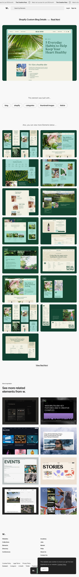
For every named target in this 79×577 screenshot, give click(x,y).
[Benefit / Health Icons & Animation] (20, 172)
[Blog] (58, 501)
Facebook (35, 566)
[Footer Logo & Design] (58, 318)
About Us (43, 552)
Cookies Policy (6, 563)
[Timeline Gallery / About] (20, 201)
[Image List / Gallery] (58, 172)
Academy (43, 539)
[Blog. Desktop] (58, 411)
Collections (5, 542)
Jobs (41, 542)
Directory (5, 548)
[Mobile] (20, 143)
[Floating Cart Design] (58, 201)
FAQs (42, 548)
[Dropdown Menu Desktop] (20, 288)
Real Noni (55, 19)
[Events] (20, 471)
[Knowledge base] (20, 411)
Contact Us (43, 555)
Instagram (13, 566)
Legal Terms (16, 563)
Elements (5, 545)
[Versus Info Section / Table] (20, 347)
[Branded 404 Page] (58, 259)
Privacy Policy (27, 563)
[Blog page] (20, 501)
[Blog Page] (58, 441)
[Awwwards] (7, 8)
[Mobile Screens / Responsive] (20, 318)
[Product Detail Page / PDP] (58, 230)
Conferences (6, 552)
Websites (5, 539)
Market (42, 545)
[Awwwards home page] (34, 571)
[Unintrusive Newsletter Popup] (20, 230)
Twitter (28, 566)
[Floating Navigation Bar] (20, 259)
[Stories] (58, 471)
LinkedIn (20, 566)
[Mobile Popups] (58, 288)
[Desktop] (58, 143)
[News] (20, 441)
